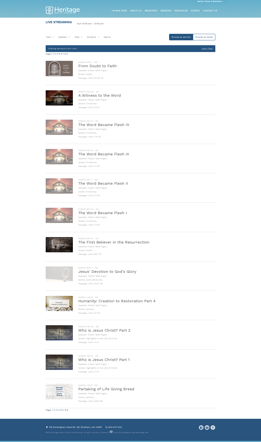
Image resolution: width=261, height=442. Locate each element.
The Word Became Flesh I (102, 213)
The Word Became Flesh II (103, 183)
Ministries (151, 10)
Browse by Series (204, 37)
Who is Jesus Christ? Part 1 (104, 359)
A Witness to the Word (99, 95)
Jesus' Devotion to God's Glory (107, 271)
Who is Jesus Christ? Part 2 (104, 330)
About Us (136, 10)
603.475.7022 (115, 427)
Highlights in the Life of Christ (101, 338)
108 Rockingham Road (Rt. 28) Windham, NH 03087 (76, 427)
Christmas (91, 103)
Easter (89, 74)
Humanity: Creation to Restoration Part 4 (117, 301)
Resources (181, 10)
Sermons (166, 10)
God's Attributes (94, 280)
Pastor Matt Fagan (97, 70)
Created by (105, 432)
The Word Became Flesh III (103, 154)
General (90, 309)
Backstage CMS (142, 432)
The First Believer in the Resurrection (113, 242)
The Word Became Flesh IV (103, 124)
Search (107, 37)
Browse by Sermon (181, 37)
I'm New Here (119, 10)
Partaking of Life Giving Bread (106, 389)
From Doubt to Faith (97, 66)
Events (195, 10)
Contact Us (210, 10)
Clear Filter (207, 48)
